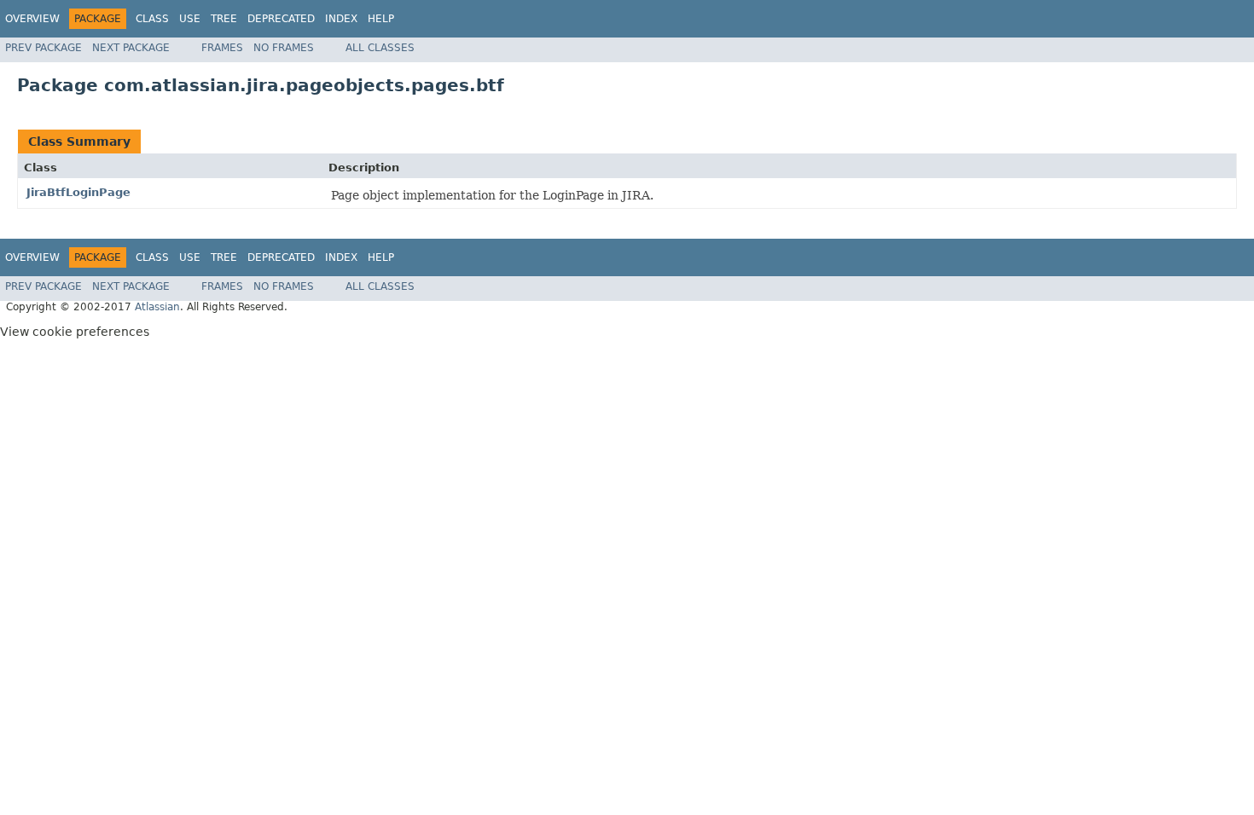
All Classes (380, 48)
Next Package (131, 48)
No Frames (283, 48)
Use (189, 19)
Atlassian (157, 307)
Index (341, 19)
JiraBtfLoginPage (78, 192)
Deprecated (281, 19)
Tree (224, 19)
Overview (32, 19)
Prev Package (43, 48)
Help (381, 19)
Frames (222, 48)
